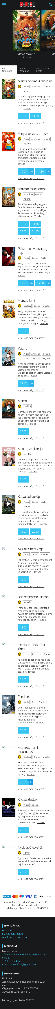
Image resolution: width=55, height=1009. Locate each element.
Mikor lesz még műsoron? (31, 123)
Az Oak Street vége (30, 549)
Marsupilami (26, 300)
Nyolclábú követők (30, 847)
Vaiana (22, 348)
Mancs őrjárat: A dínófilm (35, 81)
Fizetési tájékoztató (13, 933)
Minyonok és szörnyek (33, 133)
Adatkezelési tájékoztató (15, 937)
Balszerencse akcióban (33, 597)
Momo (22, 401)
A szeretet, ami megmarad (28, 750)
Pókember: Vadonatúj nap (32, 251)
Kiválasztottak (27, 799)
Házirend (7, 930)
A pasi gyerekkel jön (31, 449)
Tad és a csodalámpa (32, 189)
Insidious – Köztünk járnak (31, 647)
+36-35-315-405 (11, 961)
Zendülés (24, 697)
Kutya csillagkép (29, 497)
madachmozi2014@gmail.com (19, 964)
